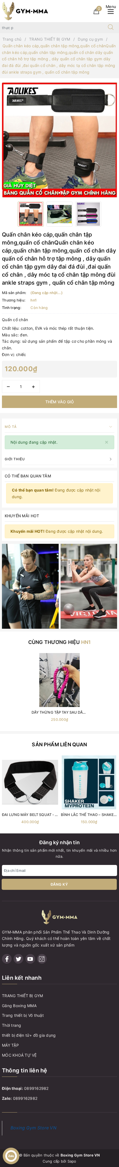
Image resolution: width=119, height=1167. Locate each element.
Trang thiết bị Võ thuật (23, 1015)
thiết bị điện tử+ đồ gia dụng (29, 1035)
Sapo (72, 1161)
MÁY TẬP (10, 1045)
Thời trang (11, 1025)
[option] (59, 139)
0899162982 (36, 1088)
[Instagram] (42, 959)
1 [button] (57, 193)
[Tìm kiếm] (110, 27)
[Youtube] (30, 959)
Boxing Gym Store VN (33, 1127)
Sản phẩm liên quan (59, 744)
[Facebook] (7, 959)
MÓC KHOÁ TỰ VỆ (19, 1055)
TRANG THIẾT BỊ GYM (22, 995)
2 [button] (59, 193)
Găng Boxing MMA (19, 1005)
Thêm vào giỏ (59, 401)
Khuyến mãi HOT (22, 515)
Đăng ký (59, 884)
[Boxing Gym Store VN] (25, 10)
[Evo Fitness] (30, 585)
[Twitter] (18, 959)
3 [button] (62, 193)
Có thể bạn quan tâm (28, 476)
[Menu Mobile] (112, 11)
